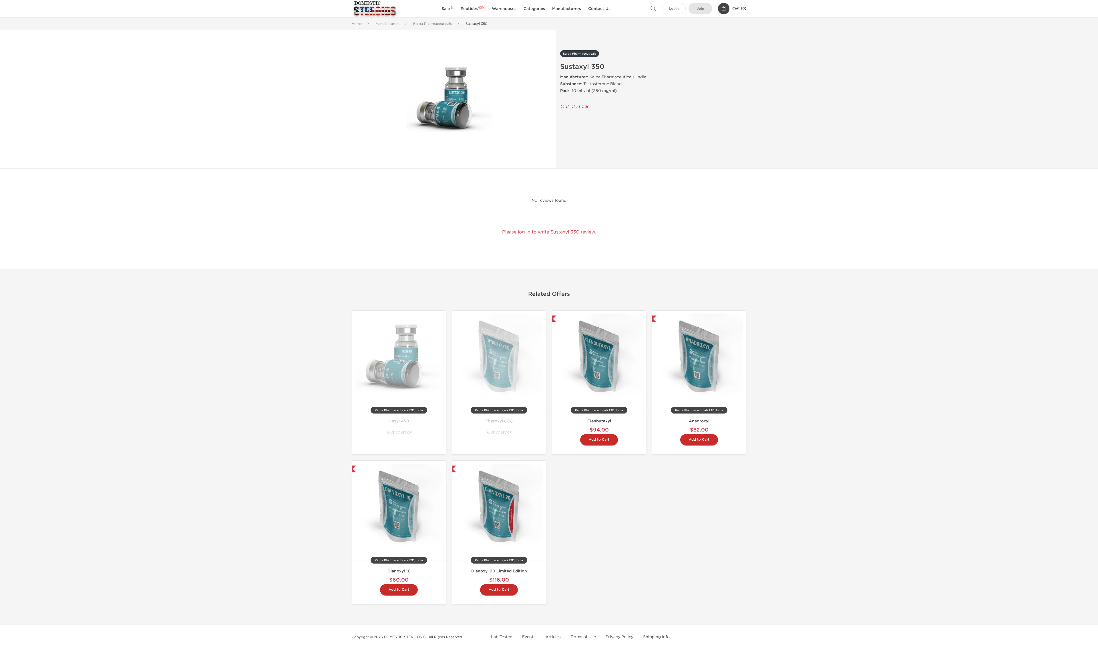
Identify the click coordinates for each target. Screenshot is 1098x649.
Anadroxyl (699, 421)
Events (529, 636)
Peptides (473, 8)
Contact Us (599, 8)
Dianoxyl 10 (399, 571)
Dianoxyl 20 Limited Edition (499, 571)
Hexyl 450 (399, 421)
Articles (553, 636)
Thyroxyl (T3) (499, 421)
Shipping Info (656, 636)
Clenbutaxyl (599, 421)
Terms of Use (583, 636)
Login (674, 9)
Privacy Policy (619, 636)
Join (700, 9)
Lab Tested (501, 636)
